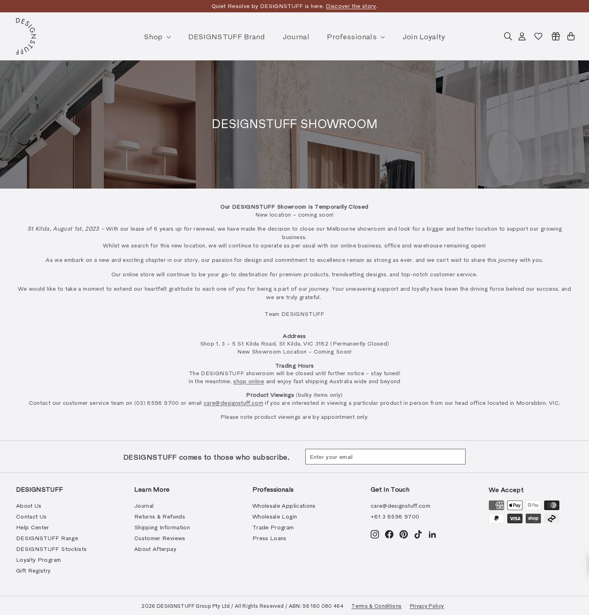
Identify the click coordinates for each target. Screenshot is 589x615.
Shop (154, 36)
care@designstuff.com (233, 402)
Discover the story (351, 5)
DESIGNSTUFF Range (47, 538)
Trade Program (273, 527)
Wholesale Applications (284, 505)
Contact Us (31, 516)
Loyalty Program (38, 559)
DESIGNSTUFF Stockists (51, 548)
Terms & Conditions (376, 606)
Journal (296, 36)
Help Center (32, 527)
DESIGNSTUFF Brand (226, 36)
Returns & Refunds (159, 516)
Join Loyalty (424, 36)
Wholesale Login (274, 516)
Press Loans (269, 538)
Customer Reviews (160, 538)
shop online (248, 381)
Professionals (353, 36)
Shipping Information (162, 527)
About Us (29, 505)
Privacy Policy (427, 606)
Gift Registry (33, 570)
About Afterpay (155, 548)
